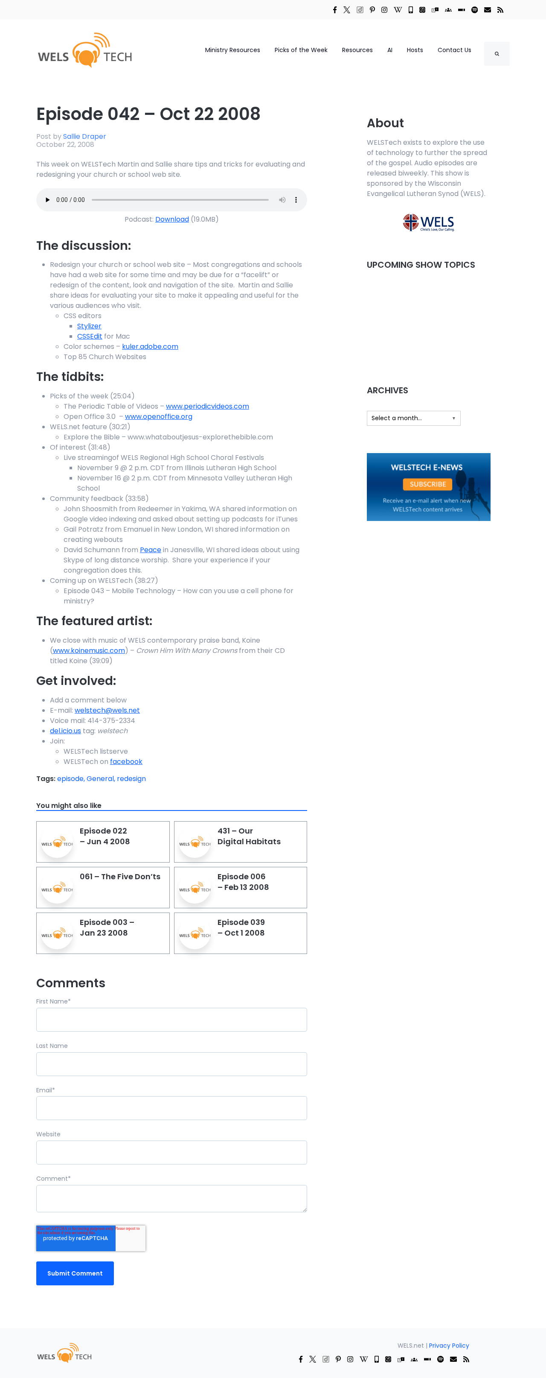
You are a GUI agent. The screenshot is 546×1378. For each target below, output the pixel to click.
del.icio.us (65, 731)
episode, (72, 779)
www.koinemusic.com (89, 650)
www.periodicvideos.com (207, 406)
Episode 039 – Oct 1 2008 (241, 927)
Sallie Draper (84, 136)
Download (172, 219)
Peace (150, 550)
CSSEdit (89, 336)
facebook (126, 762)
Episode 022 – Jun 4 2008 (105, 835)
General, (102, 779)
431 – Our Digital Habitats (249, 835)
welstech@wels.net (107, 710)
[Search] (497, 54)
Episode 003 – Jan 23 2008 (107, 927)
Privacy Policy (449, 1345)
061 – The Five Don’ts (120, 876)
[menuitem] (64, 1352)
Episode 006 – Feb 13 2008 (243, 881)
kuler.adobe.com (150, 346)
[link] (335, 9)
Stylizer (89, 326)
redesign (131, 779)
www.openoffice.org (158, 416)
